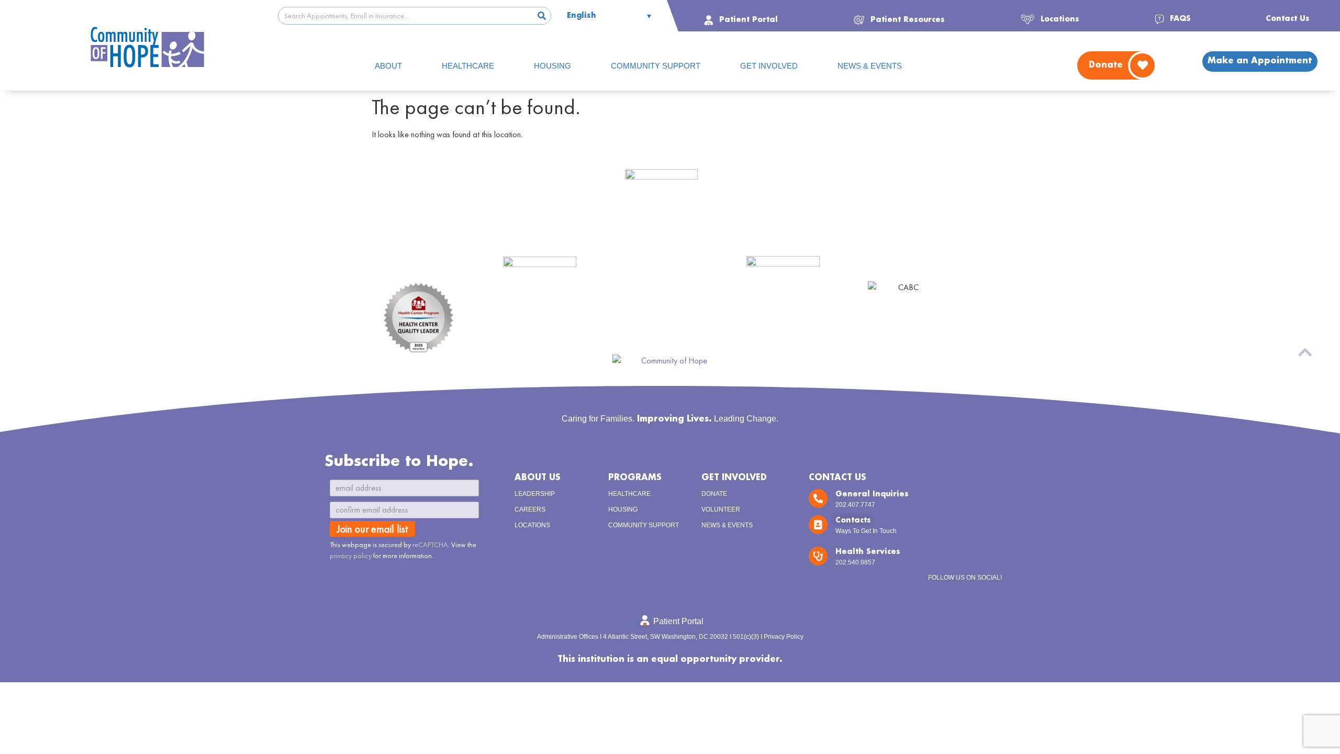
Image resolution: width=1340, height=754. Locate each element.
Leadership (535, 493)
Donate (714, 493)
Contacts (853, 520)
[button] (898, 18)
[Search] (542, 15)
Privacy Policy (783, 636)
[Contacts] (818, 524)
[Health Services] (818, 556)
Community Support (643, 525)
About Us (538, 477)
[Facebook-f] (968, 556)
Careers (530, 509)
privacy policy (351, 555)
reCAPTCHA (430, 544)
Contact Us (837, 477)
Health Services (867, 552)
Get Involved (734, 477)
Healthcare (629, 493)
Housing (623, 509)
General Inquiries (872, 494)
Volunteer (720, 509)
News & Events (727, 525)
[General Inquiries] (818, 498)
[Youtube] (992, 556)
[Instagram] (944, 556)
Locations (532, 525)
